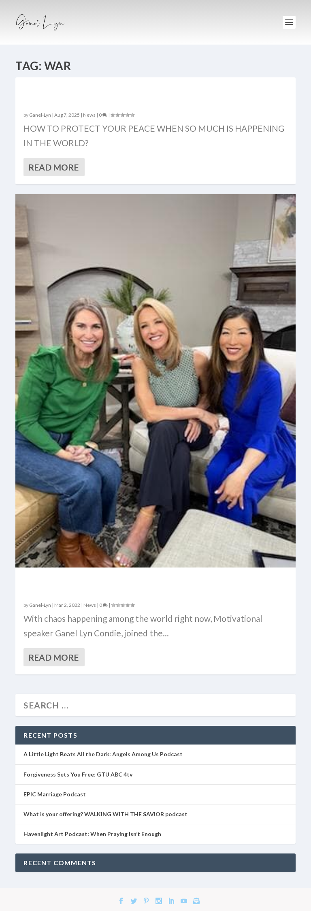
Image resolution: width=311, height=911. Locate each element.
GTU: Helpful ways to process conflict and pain (145, 585)
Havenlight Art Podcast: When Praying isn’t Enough (92, 833)
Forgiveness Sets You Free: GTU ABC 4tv (77, 774)
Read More (53, 167)
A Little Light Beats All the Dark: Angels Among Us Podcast (103, 754)
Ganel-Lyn (40, 115)
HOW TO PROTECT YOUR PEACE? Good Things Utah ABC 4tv (155, 95)
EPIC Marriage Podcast (54, 794)
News (89, 115)
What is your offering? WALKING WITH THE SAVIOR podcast (105, 814)
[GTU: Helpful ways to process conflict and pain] (155, 381)
